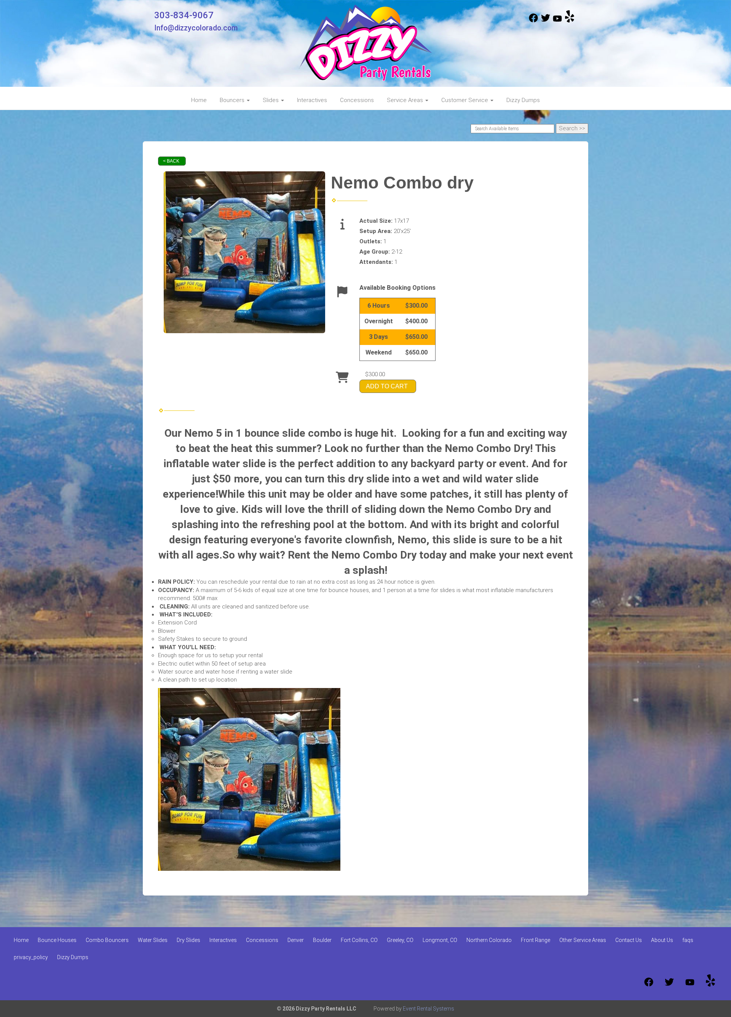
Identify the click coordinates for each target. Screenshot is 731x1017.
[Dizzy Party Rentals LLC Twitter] (545, 20)
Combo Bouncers (107, 940)
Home (199, 100)
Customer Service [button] (465, 100)
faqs (687, 940)
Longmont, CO (440, 940)
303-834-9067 (184, 15)
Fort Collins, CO (359, 940)
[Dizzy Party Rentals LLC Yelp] (569, 20)
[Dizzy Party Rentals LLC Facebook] (533, 20)
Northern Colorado (489, 940)
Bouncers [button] (233, 100)
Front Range (535, 940)
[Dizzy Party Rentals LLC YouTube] (557, 20)
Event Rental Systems (428, 1009)
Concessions (357, 100)
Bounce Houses (57, 940)
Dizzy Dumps (523, 100)
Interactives (312, 100)
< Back (171, 161)
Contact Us (628, 940)
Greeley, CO (400, 940)
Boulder (322, 940)
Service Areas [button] (406, 100)
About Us (662, 940)
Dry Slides (188, 940)
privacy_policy (31, 957)
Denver (295, 940)
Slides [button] (271, 100)
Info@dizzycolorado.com (196, 28)
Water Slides (153, 940)
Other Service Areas (582, 940)
